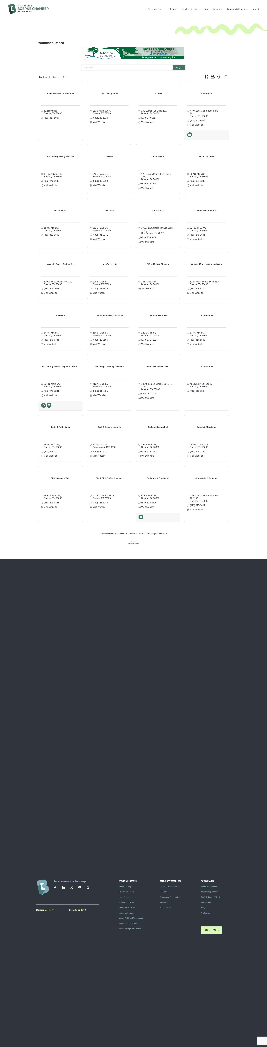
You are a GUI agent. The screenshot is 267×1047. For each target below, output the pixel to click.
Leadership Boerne (126, 902)
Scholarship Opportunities (170, 897)
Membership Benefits (209, 892)
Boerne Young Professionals (130, 928)
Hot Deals (138, 534)
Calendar (172, 9)
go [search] (180, 67)
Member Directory (190, 9)
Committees (206, 902)
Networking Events (126, 892)
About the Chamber (209, 886)
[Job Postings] (189, 136)
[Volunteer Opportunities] (49, 407)
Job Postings (150, 534)
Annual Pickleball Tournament (131, 918)
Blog (203, 907)
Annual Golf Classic (126, 913)
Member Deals (166, 907)
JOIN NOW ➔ (212, 930)
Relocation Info (166, 902)
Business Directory (108, 534)
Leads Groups (124, 897)
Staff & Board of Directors (211, 897)
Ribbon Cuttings (125, 886)
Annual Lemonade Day (128, 923)
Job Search (164, 892)
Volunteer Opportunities (169, 886)
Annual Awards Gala (127, 907)
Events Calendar (125, 534)
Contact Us (162, 534)
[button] (40, 77)
